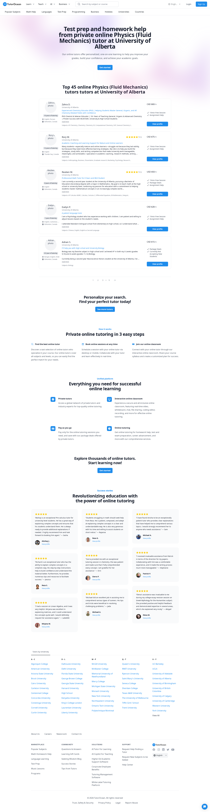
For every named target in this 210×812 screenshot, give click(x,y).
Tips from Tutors (69, 768)
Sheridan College (130, 688)
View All (155, 715)
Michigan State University (103, 686)
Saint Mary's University (132, 678)
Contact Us (77, 734)
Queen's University (131, 664)
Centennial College (39, 693)
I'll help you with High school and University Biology (83, 248)
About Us (35, 734)
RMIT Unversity (129, 668)
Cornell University (39, 707)
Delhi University (68, 668)
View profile (157, 124)
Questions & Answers (71, 749)
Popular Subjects (39, 749)
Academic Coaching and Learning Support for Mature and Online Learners (92, 143)
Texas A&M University (132, 693)
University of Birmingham (164, 683)
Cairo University (38, 683)
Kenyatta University (70, 698)
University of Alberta (161, 678)
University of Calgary (161, 696)
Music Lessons (37, 768)
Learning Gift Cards (70, 754)
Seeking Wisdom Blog (71, 759)
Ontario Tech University (102, 705)
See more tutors (105, 309)
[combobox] (98, 4)
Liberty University (69, 712)
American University (40, 668)
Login (188, 4)
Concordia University (40, 698)
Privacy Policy (104, 802)
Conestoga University (41, 702)
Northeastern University (103, 701)
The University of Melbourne (135, 698)
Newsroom (62, 734)
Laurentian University (71, 707)
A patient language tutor (72, 213)
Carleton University (40, 688)
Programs (35, 773)
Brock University (38, 678)
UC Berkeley (157, 664)
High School (67, 693)
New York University (101, 696)
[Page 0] (115, 280)
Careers (48, 734)
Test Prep (35, 763)
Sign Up (201, 4)
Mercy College (98, 681)
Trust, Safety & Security (82, 802)
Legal (118, 802)
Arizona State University (42, 673)
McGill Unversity (99, 664)
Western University (161, 705)
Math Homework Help (41, 754)
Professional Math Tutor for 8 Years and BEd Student (83, 178)
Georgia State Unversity (72, 683)
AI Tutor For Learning (101, 749)
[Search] (79, 4)
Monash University (100, 691)
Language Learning (40, 759)
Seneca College (129, 683)
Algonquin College (39, 664)
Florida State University (72, 673)
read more (65, 122)
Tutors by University (41, 652)
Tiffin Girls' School (130, 702)
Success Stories (68, 763)
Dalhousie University (70, 664)
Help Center (127, 764)
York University (159, 710)
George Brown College (71, 678)
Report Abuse (131, 802)
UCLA (154, 668)
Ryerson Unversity (130, 673)
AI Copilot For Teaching (102, 754)
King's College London (71, 702)
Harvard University (70, 688)
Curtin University (39, 712)
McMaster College (100, 668)
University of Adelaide (162, 673)
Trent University (129, 707)
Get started (105, 67)
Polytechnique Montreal (103, 710)
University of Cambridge (163, 701)
